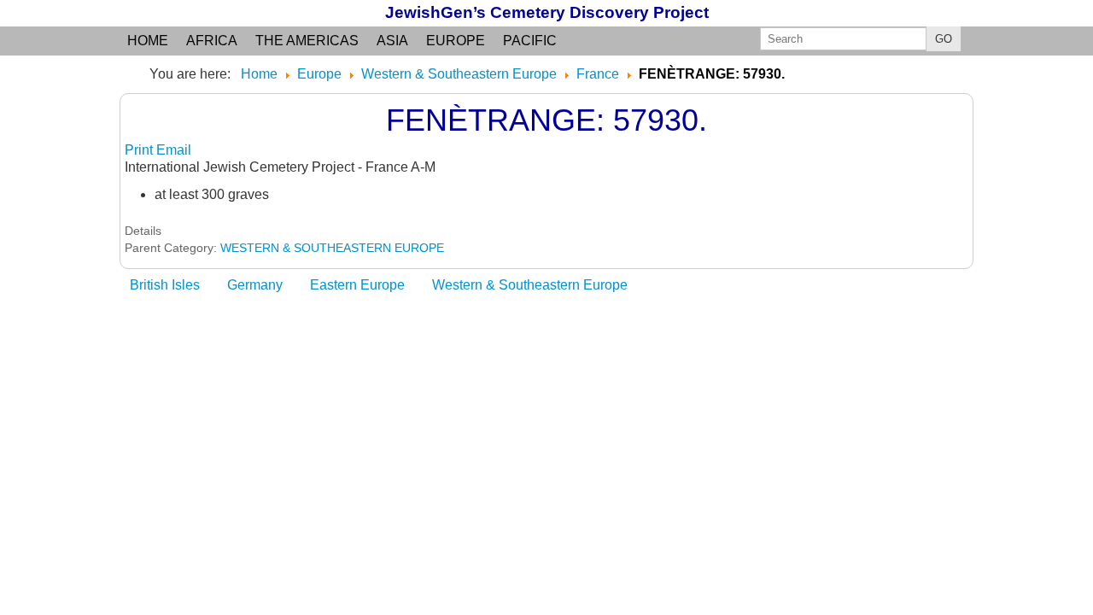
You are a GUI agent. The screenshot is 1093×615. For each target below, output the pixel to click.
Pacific (530, 40)
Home (147, 40)
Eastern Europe (357, 285)
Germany (255, 285)
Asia (392, 40)
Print (140, 150)
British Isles (165, 285)
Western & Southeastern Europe (530, 285)
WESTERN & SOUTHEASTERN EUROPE (332, 248)
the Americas (307, 40)
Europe (455, 40)
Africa (211, 40)
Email (173, 150)
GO (943, 38)
